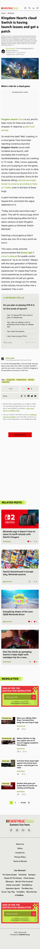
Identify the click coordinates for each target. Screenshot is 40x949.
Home (3, 13)
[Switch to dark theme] (33, 8)
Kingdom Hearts (21, 380)
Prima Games (29, 878)
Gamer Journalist (13, 885)
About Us (20, 844)
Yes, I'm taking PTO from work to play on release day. (20, 316)
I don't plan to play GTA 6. (17, 336)
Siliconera (10, 881)
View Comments (20, 435)
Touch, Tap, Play (8, 892)
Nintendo (11, 13)
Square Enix (5, 382)
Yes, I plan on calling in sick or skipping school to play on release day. (20, 324)
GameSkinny (27, 885)
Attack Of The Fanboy (13, 878)
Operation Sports (13, 888)
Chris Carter (10, 48)
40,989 (23, 802)
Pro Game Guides (10, 875)
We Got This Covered (24, 881)
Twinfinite (22, 875)
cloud (12, 119)
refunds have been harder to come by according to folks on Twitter (19, 184)
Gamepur (32, 875)
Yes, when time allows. (16, 331)
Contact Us (20, 853)
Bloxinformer (31, 892)
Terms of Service (15, 703)
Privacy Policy (25, 703)
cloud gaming (11, 380)
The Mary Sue (27, 888)
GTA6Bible (19, 895)
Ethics (20, 848)
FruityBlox (21, 892)
